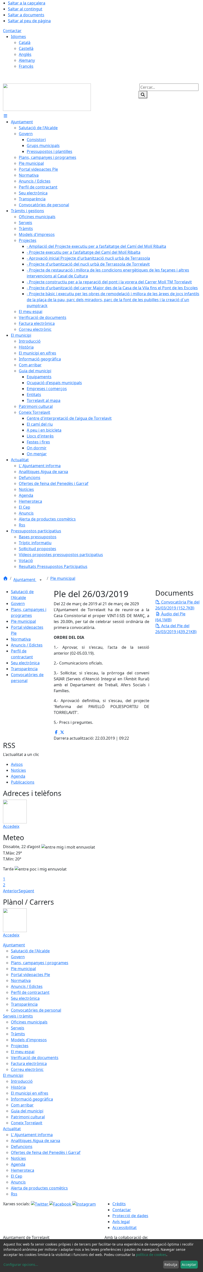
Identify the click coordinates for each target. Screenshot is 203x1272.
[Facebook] (60, 1204)
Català (24, 42)
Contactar (12, 30)
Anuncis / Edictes (27, 645)
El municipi (13, 1075)
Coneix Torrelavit (26, 1123)
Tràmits (18, 1034)
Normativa (21, 639)
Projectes (19, 1045)
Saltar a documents (26, 15)
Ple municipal (62, 578)
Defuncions (21, 1146)
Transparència (24, 668)
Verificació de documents (34, 1057)
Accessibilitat (124, 1227)
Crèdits (119, 1204)
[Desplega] (40, 580)
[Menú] (5, 116)
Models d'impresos (29, 1040)
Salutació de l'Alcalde (30, 951)
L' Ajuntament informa (32, 1134)
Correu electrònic (27, 1069)
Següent (26, 891)
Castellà (26, 48)
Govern (18, 603)
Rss (14, 1194)
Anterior (11, 891)
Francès (26, 66)
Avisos (17, 764)
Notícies (18, 770)
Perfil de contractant (30, 992)
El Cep (16, 1176)
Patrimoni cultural (28, 1117)
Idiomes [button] (18, 36)
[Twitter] (40, 1204)
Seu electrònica (25, 663)
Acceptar (189, 1264)
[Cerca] (142, 94)
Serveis (17, 1028)
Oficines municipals (29, 1022)
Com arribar (22, 1105)
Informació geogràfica (32, 1099)
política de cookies (151, 1254)
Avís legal (121, 1221)
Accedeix (11, 826)
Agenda (18, 776)
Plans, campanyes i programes (39, 962)
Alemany (27, 60)
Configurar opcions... (20, 1264)
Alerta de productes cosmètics (39, 1188)
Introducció (22, 1081)
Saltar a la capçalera (26, 3)
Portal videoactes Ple (30, 974)
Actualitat (12, 1128)
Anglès (25, 54)
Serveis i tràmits (18, 1016)
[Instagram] (84, 1204)
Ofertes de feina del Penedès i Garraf (45, 1152)
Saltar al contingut (25, 9)
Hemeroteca (22, 1170)
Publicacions (22, 782)
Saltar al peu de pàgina (29, 20)
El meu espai (22, 1051)
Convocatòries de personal (36, 1010)
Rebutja (170, 1264)
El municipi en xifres (29, 1093)
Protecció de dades (130, 1215)
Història (18, 1087)
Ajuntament (24, 579)
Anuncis (18, 1182)
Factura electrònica (29, 1063)
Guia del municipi (27, 1111)
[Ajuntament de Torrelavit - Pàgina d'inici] (47, 97)
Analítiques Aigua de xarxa (35, 1140)
